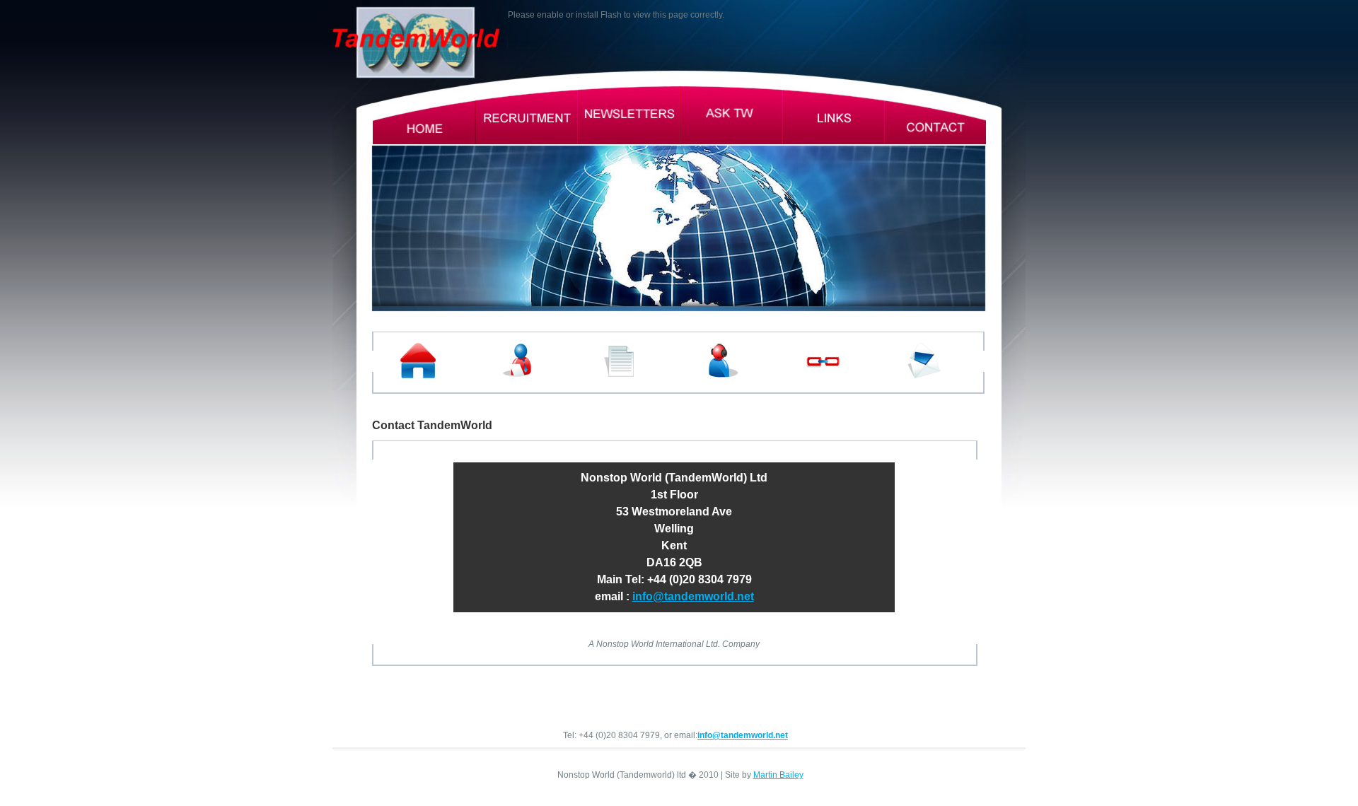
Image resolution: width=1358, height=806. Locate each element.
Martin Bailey (778, 775)
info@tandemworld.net (693, 596)
